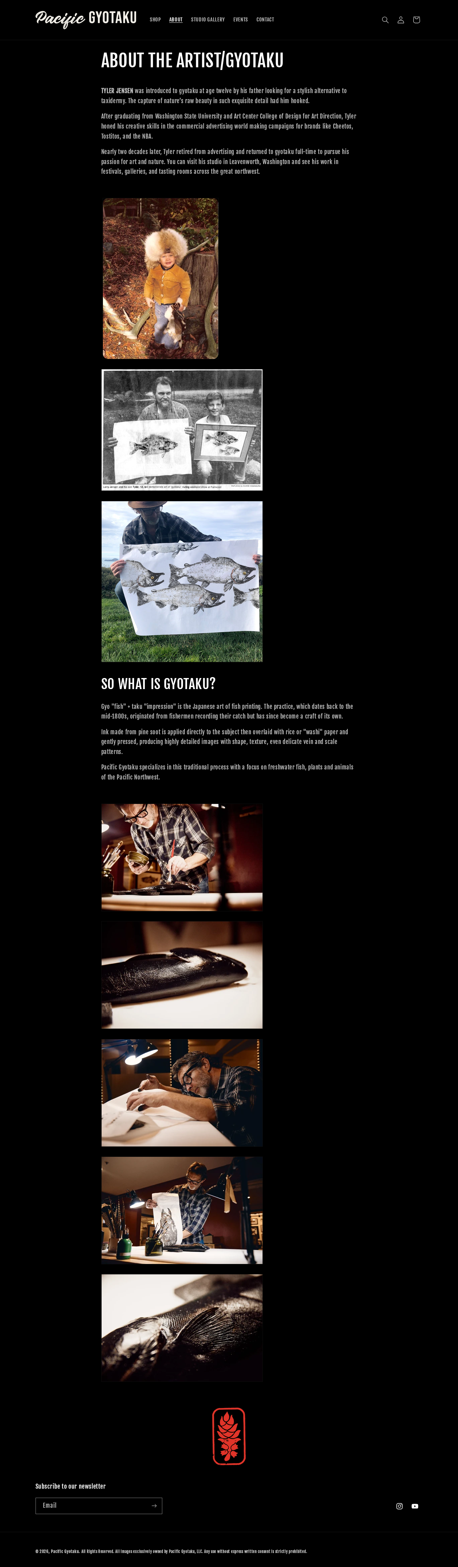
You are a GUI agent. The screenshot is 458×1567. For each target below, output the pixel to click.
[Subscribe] (154, 1506)
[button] (385, 19)
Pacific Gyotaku (65, 1551)
